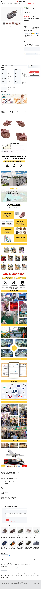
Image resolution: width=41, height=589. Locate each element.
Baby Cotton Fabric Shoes (24, 575)
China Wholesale (20, 581)
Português (12, 583)
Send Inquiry (26, 16)
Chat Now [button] (32, 16)
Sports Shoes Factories (19, 573)
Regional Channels (32, 581)
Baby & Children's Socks (13, 559)
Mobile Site (19, 582)
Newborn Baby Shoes (4, 569)
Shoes (9, 5)
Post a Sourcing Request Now (10, 521)
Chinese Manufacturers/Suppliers (13, 581)
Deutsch (24, 583)
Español (9, 583)
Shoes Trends (36, 575)
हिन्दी (35, 583)
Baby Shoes (12, 5)
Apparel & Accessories (5, 5)
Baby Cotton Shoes (17, 575)
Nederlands (26, 583)
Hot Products (3, 581)
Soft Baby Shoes (34, 573)
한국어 (31, 583)
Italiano (21, 583)
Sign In (25, 61)
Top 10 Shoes (31, 575)
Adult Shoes (2, 559)
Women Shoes (2, 556)
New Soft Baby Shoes (4, 575)
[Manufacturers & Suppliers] (20, 1)
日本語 (34, 583)
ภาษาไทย (38, 583)
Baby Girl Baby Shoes (16, 5)
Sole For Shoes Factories (27, 573)
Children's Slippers (13, 558)
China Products (7, 581)
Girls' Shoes (21, 558)
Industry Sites (28, 581)
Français (15, 583)
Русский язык (17, 583)
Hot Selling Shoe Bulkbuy (4, 577)
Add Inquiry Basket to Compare (12, 26)
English (6, 583)
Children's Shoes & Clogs (4, 558)
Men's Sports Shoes (22, 559)
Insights (22, 582)
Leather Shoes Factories (12, 573)
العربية (29, 583)
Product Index (36, 581)
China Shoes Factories (4, 573)
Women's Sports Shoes (33, 559)
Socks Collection (13, 556)
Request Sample (37, 18)
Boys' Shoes (31, 558)
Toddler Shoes (32, 556)
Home (1, 5)
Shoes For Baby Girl (10, 575)
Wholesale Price (24, 581)
